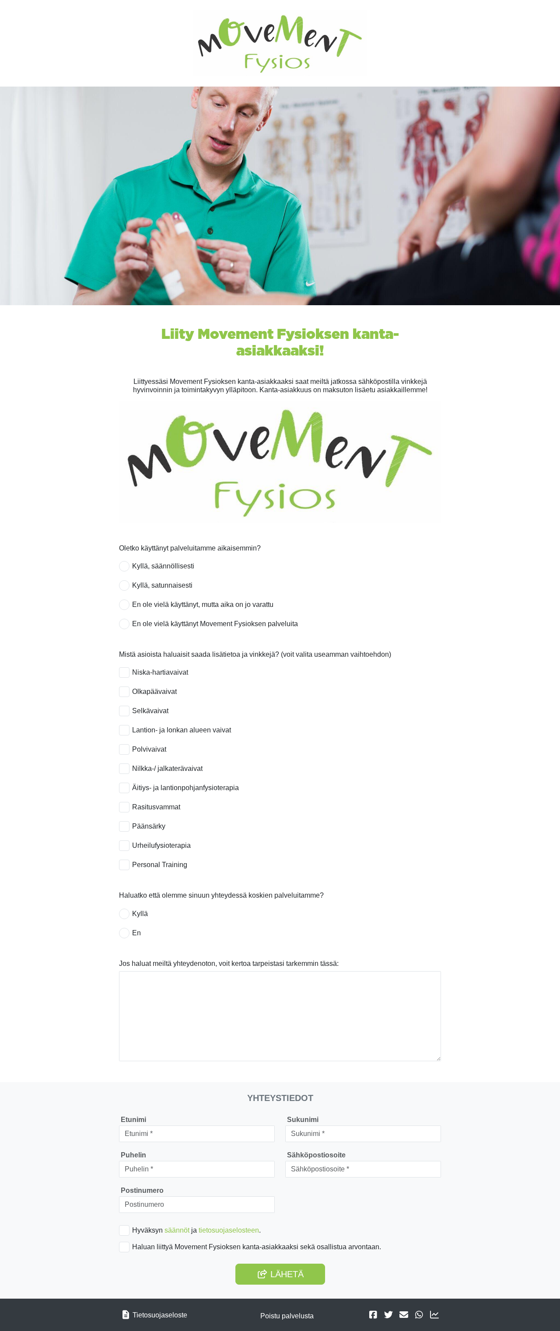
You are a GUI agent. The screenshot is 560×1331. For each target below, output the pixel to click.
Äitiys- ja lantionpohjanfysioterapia (185, 787)
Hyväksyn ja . (196, 1230)
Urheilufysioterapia (161, 845)
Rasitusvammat (156, 807)
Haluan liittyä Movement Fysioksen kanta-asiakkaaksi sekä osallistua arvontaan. (256, 1247)
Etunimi (133, 1119)
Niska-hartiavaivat (160, 672)
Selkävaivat (150, 710)
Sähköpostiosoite (316, 1155)
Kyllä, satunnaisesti (162, 585)
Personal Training (159, 864)
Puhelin (133, 1155)
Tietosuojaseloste (160, 1315)
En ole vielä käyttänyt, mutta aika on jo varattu (202, 604)
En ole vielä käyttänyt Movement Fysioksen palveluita (215, 623)
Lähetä (286, 1274)
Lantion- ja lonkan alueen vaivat (181, 730)
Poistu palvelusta (287, 1316)
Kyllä (140, 913)
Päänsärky (148, 826)
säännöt (176, 1230)
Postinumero (142, 1190)
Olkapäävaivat (154, 691)
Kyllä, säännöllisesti (163, 566)
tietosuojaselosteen (229, 1230)
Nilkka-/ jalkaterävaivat (167, 768)
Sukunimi (302, 1119)
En (136, 933)
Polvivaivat (149, 749)
